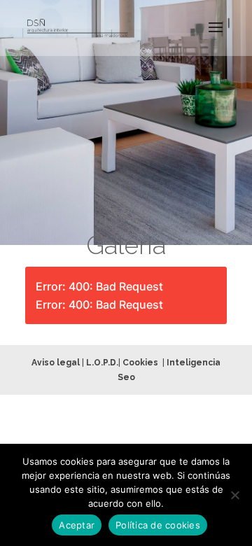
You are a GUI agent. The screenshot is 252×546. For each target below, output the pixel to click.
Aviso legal (55, 363)
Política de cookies (157, 525)
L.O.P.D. (102, 363)
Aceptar (76, 525)
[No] (234, 495)
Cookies (140, 363)
